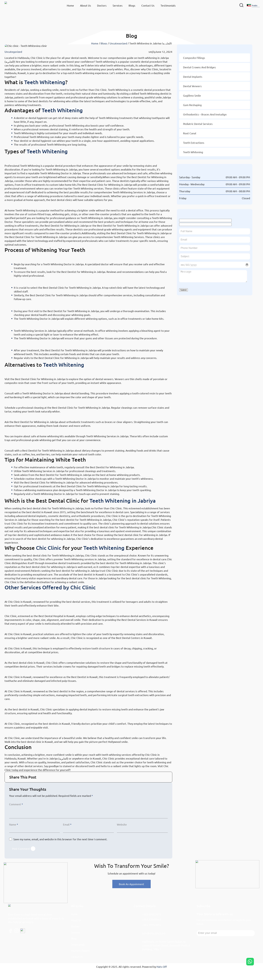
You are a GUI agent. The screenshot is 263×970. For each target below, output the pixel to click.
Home (70, 5)
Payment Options (80, 950)
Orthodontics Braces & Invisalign (33, 595)
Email (67, 824)
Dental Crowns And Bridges (199, 67)
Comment (16, 804)
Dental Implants (18, 702)
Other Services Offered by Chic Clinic (50, 587)
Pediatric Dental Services (26, 717)
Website (122, 824)
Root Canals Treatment (25, 670)
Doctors (102, 5)
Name (13, 824)
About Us (85, 5)
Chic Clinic (48, 547)
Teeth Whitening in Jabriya (122, 500)
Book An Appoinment (131, 884)
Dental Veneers (18, 609)
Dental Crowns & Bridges (26, 656)
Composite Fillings (21, 641)
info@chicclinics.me (153, 933)
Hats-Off (162, 966)
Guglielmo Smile (19, 731)
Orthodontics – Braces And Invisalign (205, 114)
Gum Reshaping (18, 627)
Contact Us (147, 5)
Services (118, 5)
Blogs (132, 5)
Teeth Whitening (44, 82)
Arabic (255, 5)
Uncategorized (118, 43)
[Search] (241, 5)
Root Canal (189, 133)
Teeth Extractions (20, 684)
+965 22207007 (151, 919)
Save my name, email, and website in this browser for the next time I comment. (60, 839)
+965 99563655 (151, 924)
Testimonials (168, 5)
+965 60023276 (151, 914)
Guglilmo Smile (192, 95)
